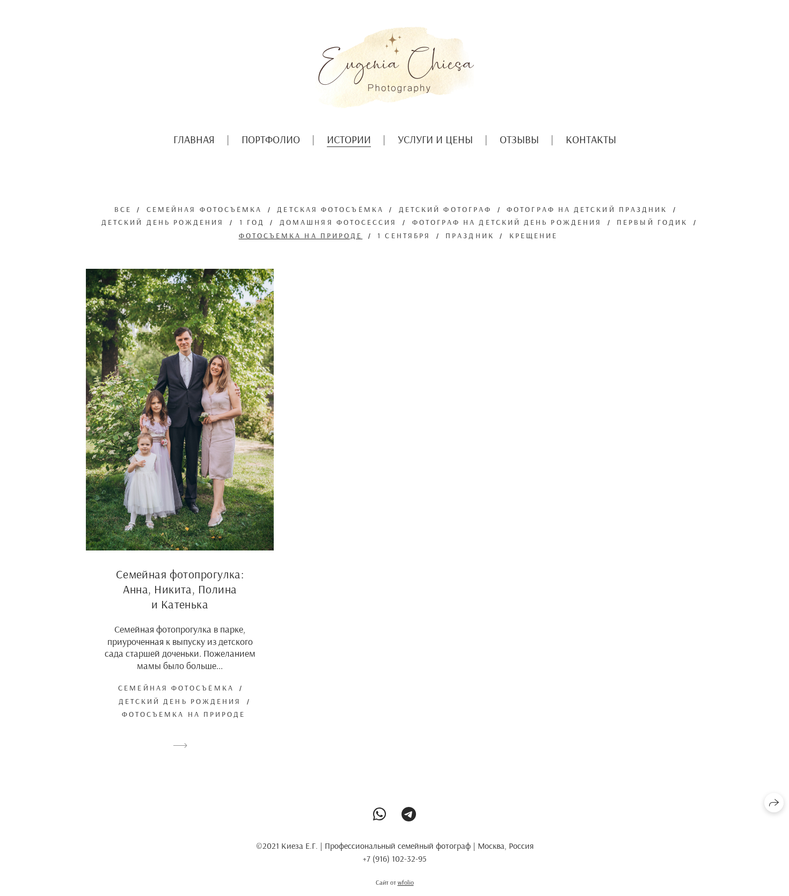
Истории (349, 139)
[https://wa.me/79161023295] (379, 814)
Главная (194, 139)
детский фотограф (445, 209)
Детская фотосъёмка (330, 209)
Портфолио (271, 139)
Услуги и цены (435, 139)
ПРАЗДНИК (469, 235)
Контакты (591, 139)
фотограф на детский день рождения (507, 222)
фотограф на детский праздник (587, 209)
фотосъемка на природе (301, 235)
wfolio (406, 882)
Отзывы (519, 139)
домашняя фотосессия (338, 222)
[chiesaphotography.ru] (394, 67)
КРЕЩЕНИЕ (533, 235)
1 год (252, 222)
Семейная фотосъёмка (204, 209)
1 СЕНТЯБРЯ (403, 235)
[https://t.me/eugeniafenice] (408, 814)
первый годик (652, 222)
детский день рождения (162, 222)
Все (123, 209)
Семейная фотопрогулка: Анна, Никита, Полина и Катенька (180, 589)
